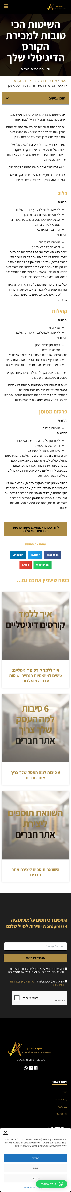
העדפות (35, 1178)
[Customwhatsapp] (26, 1068)
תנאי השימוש (29, 981)
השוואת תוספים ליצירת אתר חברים (35, 872)
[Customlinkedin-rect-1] (31, 1068)
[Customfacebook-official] (36, 1068)
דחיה (35, 1168)
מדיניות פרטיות (30, 1187)
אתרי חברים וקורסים (33, 69)
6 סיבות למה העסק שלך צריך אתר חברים (35, 775)
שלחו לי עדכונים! (35, 958)
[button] (5, 1132)
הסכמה (35, 1158)
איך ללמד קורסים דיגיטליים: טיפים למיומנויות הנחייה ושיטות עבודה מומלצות (35, 675)
